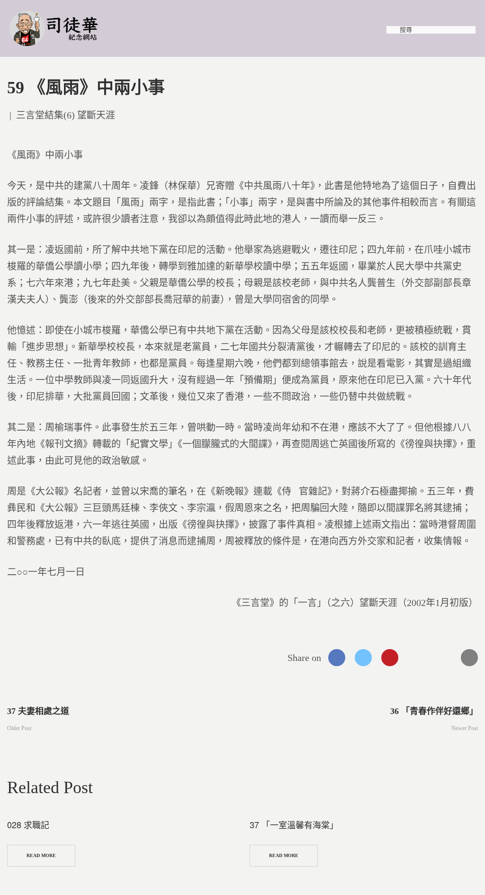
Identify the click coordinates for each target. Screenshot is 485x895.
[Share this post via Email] (469, 657)
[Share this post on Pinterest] (389, 657)
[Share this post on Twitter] (363, 657)
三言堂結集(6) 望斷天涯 (65, 115)
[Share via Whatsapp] (416, 657)
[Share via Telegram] (442, 657)
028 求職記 (28, 824)
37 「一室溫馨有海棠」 (294, 824)
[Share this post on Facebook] (336, 657)
